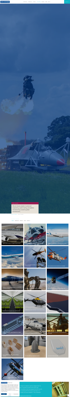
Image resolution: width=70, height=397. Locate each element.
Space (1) (25, 220)
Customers (42, 1)
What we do (30, 1)
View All (13, 220)
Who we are (25, 1)
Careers (46, 1)
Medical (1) (28, 220)
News (49, 1)
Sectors (34, 1)
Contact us (66, 1)
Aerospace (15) (17, 220)
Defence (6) (21, 220)
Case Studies (39, 1)
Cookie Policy (9, 395)
